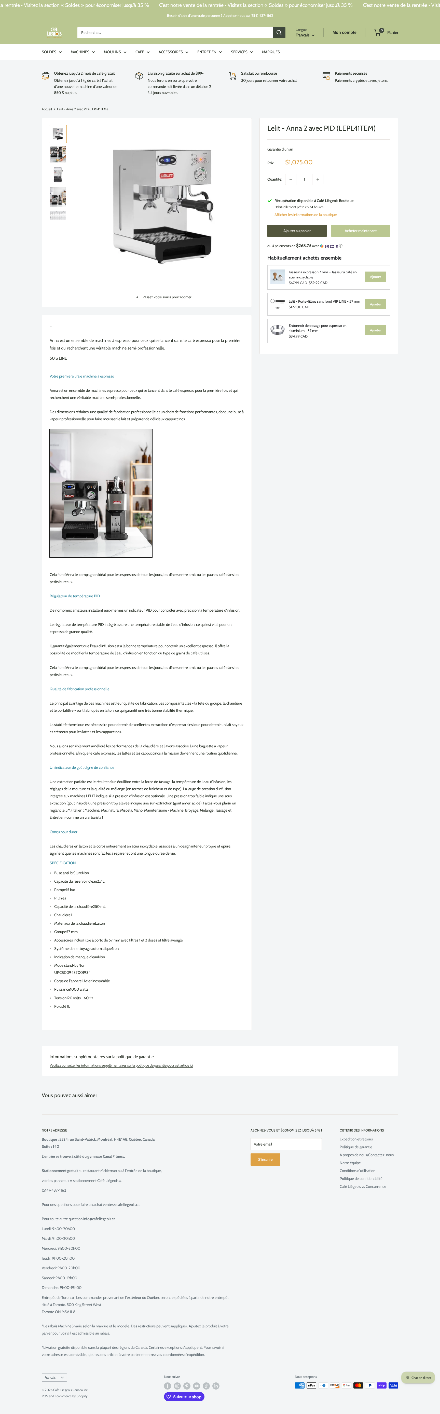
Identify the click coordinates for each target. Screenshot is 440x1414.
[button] (328, 245)
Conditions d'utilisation (357, 1170)
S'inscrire (265, 1159)
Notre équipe (350, 1163)
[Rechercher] (279, 32)
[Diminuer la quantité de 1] (290, 179)
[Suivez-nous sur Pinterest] (186, 1386)
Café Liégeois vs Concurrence (363, 1186)
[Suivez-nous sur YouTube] (196, 1386)
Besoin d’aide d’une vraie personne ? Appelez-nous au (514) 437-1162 (220, 15)
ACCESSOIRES (171, 52)
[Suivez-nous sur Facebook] (167, 1386)
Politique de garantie (356, 1147)
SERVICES (239, 52)
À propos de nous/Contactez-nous (367, 1155)
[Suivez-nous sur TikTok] (206, 1386)
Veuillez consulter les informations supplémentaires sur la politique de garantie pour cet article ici (121, 1065)
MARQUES (271, 52)
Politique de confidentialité (361, 1178)
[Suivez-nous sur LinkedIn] (215, 1386)
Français (50, 1377)
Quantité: (274, 179)
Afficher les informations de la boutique (305, 214)
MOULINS (112, 52)
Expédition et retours (356, 1139)
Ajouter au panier (297, 230)
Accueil (47, 109)
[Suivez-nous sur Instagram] (177, 1386)
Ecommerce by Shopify (71, 1396)
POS (45, 1396)
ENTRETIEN (206, 52)
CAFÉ (139, 52)
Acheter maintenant (361, 230)
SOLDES (49, 52)
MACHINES (80, 52)
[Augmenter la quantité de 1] (317, 179)
